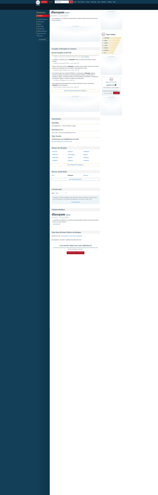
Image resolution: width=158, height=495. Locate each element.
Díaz (53, 175)
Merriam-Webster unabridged (76, 252)
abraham (54, 151)
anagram (70, 151)
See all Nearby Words (75, 179)
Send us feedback (85, 56)
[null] (115, 85)
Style (53, 193)
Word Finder (93, 1)
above (74, 132)
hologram (70, 160)
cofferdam (55, 154)
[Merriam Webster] (111, 79)
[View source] (78, 63)
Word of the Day (81, 1)
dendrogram (71, 154)
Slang (99, 1)
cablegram (86, 151)
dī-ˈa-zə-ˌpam (63, 15)
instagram (86, 160)
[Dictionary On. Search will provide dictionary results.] (47, 2)
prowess (110, 85)
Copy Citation (76, 202)
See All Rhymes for (75, 165)
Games (75, 1)
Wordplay (110, 1)
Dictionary (41, 12)
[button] (114, 2)
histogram (55, 160)
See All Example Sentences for (75, 90)
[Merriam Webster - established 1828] (38, 1)
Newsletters (103, 1)
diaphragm (55, 157)
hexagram (86, 157)
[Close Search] (67, 2)
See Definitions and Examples (111, 87)
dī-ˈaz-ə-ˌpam (64, 217)
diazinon (86, 175)
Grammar (88, 1)
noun (67, 12)
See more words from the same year (62, 141)
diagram (85, 154)
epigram (70, 157)
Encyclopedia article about (71, 236)
